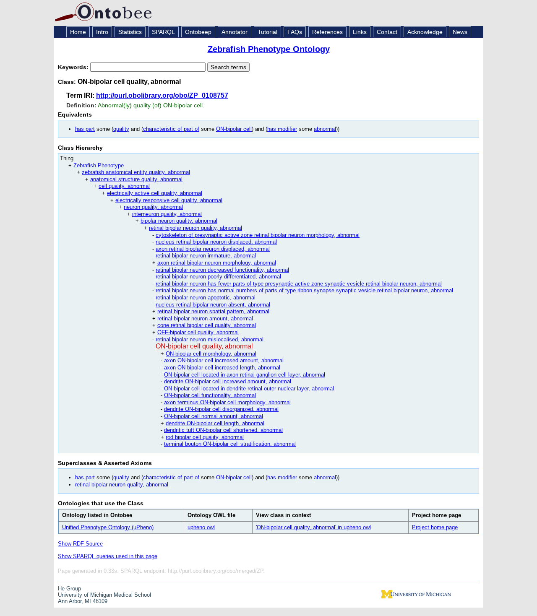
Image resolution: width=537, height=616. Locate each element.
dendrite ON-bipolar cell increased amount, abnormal (227, 381)
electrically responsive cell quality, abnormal (168, 200)
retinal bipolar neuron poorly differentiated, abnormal (218, 276)
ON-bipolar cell (234, 129)
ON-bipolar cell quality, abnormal (204, 346)
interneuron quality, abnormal (167, 214)
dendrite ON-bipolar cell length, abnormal (215, 423)
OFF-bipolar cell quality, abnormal (198, 332)
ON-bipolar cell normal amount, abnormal (213, 416)
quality (121, 129)
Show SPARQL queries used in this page (107, 556)
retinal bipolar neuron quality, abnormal (195, 228)
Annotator (235, 32)
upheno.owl (201, 527)
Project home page (435, 527)
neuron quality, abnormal (153, 207)
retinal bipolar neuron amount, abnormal (205, 318)
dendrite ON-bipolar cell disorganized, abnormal (221, 409)
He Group (69, 588)
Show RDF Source (80, 544)
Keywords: (74, 67)
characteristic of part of (171, 129)
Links (360, 32)
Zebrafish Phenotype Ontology (269, 49)
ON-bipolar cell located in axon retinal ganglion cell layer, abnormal (244, 375)
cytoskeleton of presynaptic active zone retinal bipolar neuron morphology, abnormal (258, 235)
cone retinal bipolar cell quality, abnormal (206, 325)
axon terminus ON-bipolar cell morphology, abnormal (227, 402)
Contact (387, 32)
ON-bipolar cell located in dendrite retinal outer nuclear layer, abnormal (249, 388)
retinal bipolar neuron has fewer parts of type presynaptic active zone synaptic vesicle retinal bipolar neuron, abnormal (299, 284)
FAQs (294, 32)
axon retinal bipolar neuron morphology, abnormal (216, 263)
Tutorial (267, 32)
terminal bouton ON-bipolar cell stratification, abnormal (230, 444)
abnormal (325, 129)
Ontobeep (198, 32)
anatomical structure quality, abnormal (136, 179)
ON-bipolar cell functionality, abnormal (210, 395)
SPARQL (163, 32)
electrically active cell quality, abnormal (154, 193)
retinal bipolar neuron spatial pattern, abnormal (213, 311)
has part (85, 129)
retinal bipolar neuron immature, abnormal (206, 255)
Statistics (130, 32)
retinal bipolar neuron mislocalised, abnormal (209, 339)
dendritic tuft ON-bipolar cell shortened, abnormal (223, 430)
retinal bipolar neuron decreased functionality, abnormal (222, 270)
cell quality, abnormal (124, 186)
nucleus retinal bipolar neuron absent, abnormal (213, 305)
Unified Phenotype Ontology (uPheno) (108, 527)
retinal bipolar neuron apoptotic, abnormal (205, 297)
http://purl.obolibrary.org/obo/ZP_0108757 (162, 95)
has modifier (282, 129)
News (460, 32)
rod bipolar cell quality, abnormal (205, 437)
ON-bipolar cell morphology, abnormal (211, 354)
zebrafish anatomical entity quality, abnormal (136, 172)
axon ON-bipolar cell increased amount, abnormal (224, 360)
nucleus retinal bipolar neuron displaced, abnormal (216, 242)
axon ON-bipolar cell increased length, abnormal (222, 367)
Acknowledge (425, 32)
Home (78, 32)
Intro (102, 32)
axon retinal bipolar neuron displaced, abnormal (213, 249)
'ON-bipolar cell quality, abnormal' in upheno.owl (313, 527)
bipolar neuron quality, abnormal (179, 221)
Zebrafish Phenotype (98, 165)
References (327, 32)
